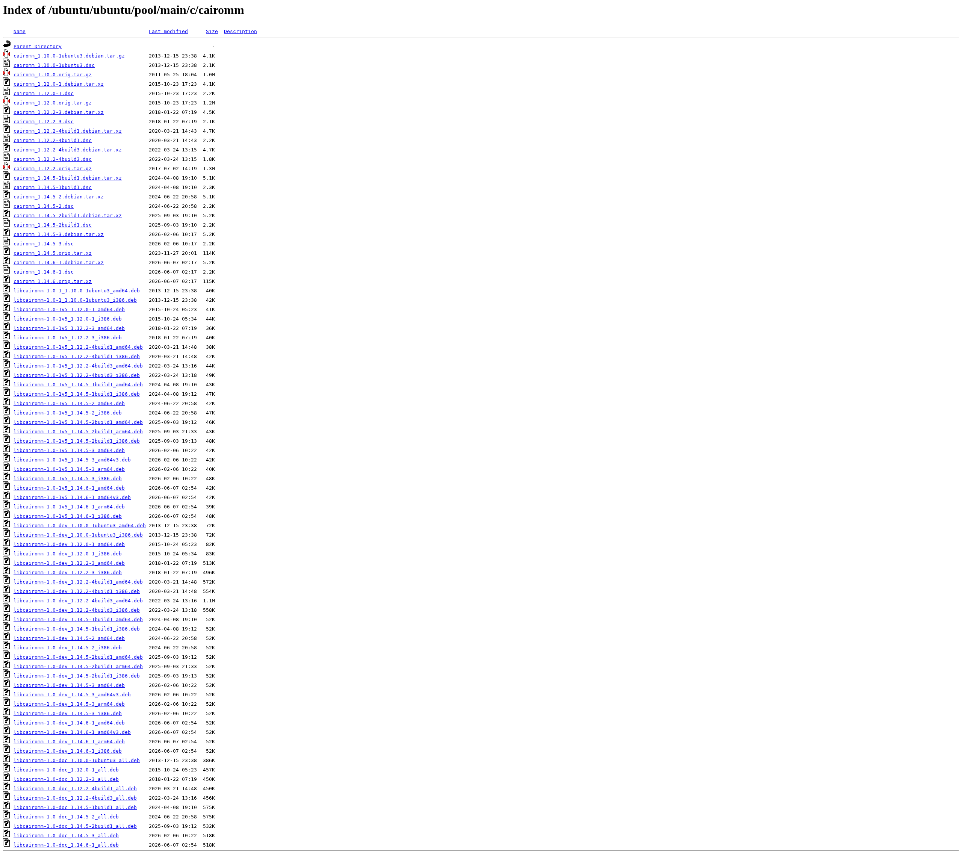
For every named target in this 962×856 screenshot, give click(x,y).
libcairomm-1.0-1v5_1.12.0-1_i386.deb (68, 319)
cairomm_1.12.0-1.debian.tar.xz (59, 84)
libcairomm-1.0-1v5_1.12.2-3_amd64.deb (69, 328)
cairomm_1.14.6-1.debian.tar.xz (59, 262)
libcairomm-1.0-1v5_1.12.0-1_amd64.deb (69, 309)
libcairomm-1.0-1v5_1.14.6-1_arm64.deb (69, 507)
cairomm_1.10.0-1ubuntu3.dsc (54, 65)
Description (240, 31)
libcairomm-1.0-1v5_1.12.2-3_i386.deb (68, 337)
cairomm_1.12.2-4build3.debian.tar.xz (68, 150)
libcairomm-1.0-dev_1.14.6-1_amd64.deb (69, 723)
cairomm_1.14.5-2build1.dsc (53, 225)
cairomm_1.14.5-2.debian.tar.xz (59, 197)
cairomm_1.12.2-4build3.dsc (53, 159)
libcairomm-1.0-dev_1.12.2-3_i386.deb (68, 572)
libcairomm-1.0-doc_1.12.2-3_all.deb (66, 779)
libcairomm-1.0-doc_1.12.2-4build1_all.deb (75, 788)
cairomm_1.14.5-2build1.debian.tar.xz (68, 215)
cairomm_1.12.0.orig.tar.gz (53, 103)
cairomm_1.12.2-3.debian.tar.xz (59, 112)
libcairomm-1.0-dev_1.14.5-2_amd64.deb (69, 638)
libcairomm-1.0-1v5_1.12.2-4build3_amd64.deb (78, 366)
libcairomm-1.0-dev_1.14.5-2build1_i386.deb (77, 676)
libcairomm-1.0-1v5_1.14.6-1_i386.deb (68, 516)
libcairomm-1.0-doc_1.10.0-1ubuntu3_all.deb (77, 760)
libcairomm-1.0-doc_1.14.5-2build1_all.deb (75, 826)
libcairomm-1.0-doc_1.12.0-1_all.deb (66, 770)
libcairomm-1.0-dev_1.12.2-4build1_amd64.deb (78, 582)
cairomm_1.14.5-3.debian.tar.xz (59, 234)
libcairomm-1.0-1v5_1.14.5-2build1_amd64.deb (78, 422)
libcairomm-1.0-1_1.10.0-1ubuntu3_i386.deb (75, 300)
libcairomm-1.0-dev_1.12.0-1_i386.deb (68, 554)
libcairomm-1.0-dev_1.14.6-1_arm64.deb (69, 741)
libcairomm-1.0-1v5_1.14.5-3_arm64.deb (69, 469)
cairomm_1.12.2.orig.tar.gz (53, 168)
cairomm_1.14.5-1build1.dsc (53, 187)
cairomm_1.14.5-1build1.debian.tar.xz (68, 178)
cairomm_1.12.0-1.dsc (44, 93)
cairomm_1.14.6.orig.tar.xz (53, 281)
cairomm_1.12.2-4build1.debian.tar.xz (68, 131)
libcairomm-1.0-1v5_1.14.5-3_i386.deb (68, 478)
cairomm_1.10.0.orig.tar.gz (53, 74)
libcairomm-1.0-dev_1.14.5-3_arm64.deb (69, 704)
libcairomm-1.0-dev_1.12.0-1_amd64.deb (69, 544)
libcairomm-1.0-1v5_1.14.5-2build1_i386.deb (77, 441)
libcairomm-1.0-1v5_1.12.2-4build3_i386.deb (77, 375)
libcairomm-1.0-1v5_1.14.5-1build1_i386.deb (77, 394)
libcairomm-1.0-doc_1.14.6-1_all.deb (66, 845)
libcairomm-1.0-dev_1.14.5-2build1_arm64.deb (78, 666)
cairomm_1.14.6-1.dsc (44, 272)
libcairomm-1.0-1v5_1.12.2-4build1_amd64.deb (78, 347)
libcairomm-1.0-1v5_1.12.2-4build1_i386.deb (77, 356)
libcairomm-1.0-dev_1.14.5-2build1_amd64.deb (78, 657)
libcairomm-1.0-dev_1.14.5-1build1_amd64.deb (78, 619)
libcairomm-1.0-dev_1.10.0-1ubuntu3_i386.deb (78, 535)
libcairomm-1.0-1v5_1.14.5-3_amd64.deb (69, 450)
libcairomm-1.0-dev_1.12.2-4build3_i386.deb (77, 610)
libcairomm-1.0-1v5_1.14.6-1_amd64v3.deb (72, 497)
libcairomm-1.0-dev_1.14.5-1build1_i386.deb (77, 629)
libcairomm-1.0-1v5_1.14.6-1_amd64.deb (69, 488)
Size (212, 31)
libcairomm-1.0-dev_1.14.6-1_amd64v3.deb (72, 732)
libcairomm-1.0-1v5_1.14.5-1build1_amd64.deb (78, 384)
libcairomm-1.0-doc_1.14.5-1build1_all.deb (75, 807)
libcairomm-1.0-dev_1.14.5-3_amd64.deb (69, 685)
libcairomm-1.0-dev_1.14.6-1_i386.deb (68, 751)
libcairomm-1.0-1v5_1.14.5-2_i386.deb (68, 413)
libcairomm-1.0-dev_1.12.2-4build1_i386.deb (77, 591)
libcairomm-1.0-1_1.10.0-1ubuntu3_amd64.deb (77, 290)
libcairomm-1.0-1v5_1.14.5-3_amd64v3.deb (72, 460)
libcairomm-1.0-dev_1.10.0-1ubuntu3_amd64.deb (80, 525)
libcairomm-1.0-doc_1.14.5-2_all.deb (66, 817)
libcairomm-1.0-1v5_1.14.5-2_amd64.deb (69, 403)
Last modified (168, 31)
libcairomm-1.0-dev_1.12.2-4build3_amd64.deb (78, 600)
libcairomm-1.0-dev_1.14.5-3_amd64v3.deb (72, 694)
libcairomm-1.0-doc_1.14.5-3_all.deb (66, 835)
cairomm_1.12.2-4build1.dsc (53, 140)
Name (20, 31)
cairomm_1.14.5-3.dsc (44, 244)
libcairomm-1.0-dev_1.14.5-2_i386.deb (68, 647)
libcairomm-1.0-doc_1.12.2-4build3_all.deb (75, 798)
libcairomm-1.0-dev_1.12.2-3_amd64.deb (69, 563)
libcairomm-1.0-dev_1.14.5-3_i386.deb (68, 713)
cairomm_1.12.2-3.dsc (44, 121)
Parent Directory (38, 46)
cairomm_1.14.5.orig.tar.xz (53, 253)
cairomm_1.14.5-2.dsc (44, 206)
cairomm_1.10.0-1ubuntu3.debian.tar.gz (69, 56)
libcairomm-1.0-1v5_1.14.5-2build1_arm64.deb (78, 431)
